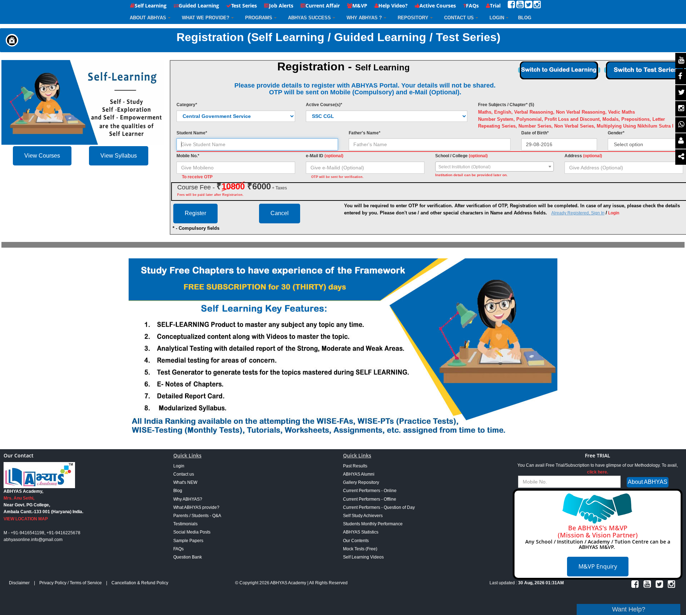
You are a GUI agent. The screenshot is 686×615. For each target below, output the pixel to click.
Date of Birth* (535, 132)
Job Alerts (281, 5)
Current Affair (322, 5)
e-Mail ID (324, 155)
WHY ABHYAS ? (364, 17)
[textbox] (494, 167)
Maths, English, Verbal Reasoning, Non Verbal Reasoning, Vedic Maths (556, 112)
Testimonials (185, 523)
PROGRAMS (258, 17)
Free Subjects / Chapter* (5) (506, 104)
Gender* (616, 132)
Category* (187, 104)
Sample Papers (188, 540)
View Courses (42, 156)
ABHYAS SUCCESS (309, 17)
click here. (597, 472)
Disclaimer (19, 582)
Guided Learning (199, 5)
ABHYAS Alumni (358, 474)
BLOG (524, 17)
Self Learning (150, 5)
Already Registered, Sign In (578, 212)
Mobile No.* (188, 155)
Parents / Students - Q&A (197, 515)
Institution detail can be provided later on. (471, 175)
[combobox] (494, 167)
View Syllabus (118, 156)
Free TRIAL (597, 455)
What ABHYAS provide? (196, 507)
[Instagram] (537, 6)
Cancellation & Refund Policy (139, 582)
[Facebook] (511, 6)
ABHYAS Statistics (360, 532)
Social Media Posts (191, 532)
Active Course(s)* (324, 104)
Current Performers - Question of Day (379, 507)
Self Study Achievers (363, 515)
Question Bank (187, 557)
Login (496, 17)
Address (583, 155)
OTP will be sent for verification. (337, 177)
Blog (177, 490)
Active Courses (437, 5)
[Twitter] (528, 6)
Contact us (183, 474)
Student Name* (192, 132)
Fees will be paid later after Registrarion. (210, 195)
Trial (495, 5)
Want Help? (628, 609)
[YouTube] (520, 6)
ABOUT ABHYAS (148, 17)
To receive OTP (197, 176)
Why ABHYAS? (187, 499)
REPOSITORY (413, 17)
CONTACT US (459, 17)
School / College (461, 155)
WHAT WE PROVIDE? (205, 17)
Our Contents (356, 540)
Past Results (355, 465)
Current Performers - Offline (369, 499)
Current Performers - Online (370, 490)
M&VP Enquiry (597, 566)
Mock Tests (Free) (360, 548)
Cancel (279, 213)
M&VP (359, 5)
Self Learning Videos (363, 557)
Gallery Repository (361, 482)
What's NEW (185, 482)
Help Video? (393, 5)
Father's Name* (365, 132)
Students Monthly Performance (373, 523)
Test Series (244, 5)
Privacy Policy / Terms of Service (70, 582)
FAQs (472, 5)
